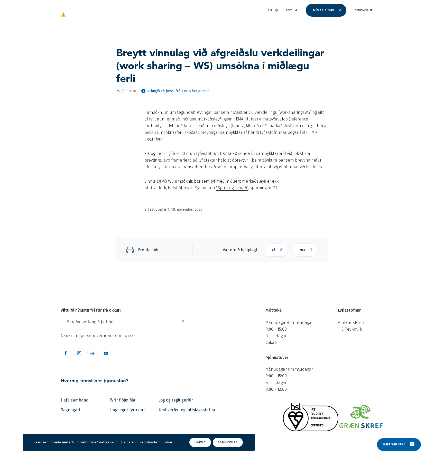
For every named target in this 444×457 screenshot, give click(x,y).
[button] (276, 250)
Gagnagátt (70, 409)
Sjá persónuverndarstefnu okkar (146, 442)
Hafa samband (75, 400)
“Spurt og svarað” (232, 187)
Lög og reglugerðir (175, 400)
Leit (289, 10)
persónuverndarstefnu (102, 335)
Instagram (79, 353)
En (270, 10)
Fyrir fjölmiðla (122, 400)
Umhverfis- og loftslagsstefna (187, 409)
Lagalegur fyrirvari (127, 409)
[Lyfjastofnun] (85, 14)
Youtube (105, 353)
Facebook (65, 353)
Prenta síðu (148, 249)
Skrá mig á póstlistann (182, 322)
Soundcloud (92, 353)
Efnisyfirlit (363, 10)
